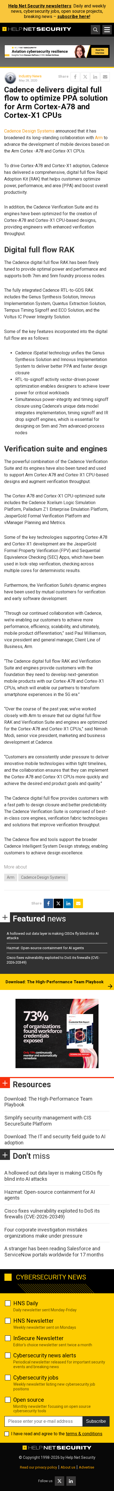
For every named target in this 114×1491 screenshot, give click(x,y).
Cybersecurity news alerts (44, 1355)
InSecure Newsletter (38, 1338)
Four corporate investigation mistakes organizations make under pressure (45, 1233)
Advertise (86, 1467)
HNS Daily (25, 1303)
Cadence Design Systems (29, 131)
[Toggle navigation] (107, 29)
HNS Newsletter (33, 1320)
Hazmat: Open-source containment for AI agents (45, 948)
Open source (28, 1399)
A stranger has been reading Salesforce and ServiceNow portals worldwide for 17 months (54, 1252)
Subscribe (96, 1421)
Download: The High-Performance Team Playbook (54, 981)
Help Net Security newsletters (39, 6)
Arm (99, 137)
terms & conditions (84, 1433)
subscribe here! (73, 16)
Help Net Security (80, 1457)
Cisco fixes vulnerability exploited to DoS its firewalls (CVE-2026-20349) (52, 1214)
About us (68, 1467)
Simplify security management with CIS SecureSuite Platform (47, 1121)
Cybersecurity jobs (35, 1377)
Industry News (30, 76)
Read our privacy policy (38, 1467)
